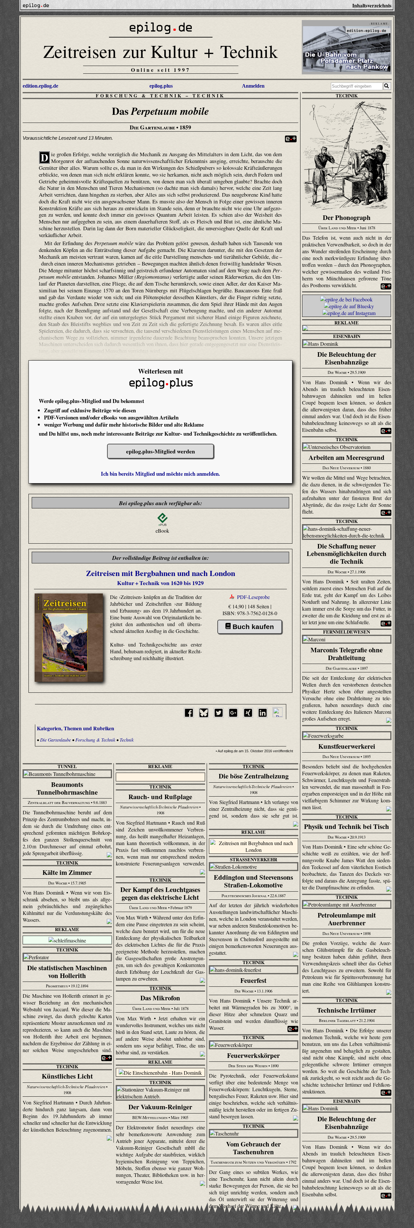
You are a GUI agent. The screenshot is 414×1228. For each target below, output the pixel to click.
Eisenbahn (346, 336)
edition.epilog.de (40, 86)
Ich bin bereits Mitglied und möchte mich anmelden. (160, 474)
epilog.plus (161, 86)
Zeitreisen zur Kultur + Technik (160, 51)
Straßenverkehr (253, 859)
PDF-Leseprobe (253, 596)
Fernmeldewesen (346, 631)
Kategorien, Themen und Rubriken (75, 728)
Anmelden (253, 86)
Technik (208, 95)
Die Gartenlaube (55, 740)
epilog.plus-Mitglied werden (160, 451)
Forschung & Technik (139, 95)
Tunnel (67, 766)
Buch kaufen (253, 626)
